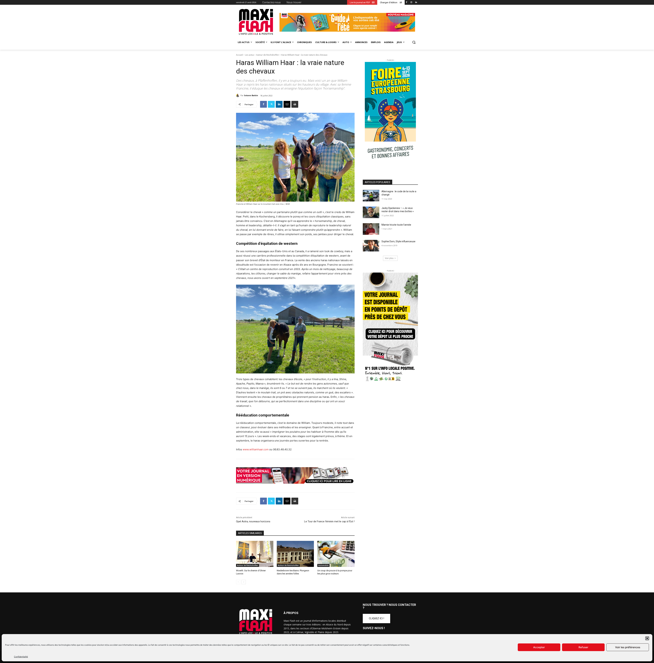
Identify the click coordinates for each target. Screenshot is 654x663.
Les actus (249, 54)
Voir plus (389, 258)
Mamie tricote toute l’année (396, 224)
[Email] (287, 104)
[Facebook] (407, 2)
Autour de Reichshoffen (267, 54)
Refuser (583, 647)
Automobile (323, 565)
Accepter (539, 647)
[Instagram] (411, 2)
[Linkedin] (416, 2)
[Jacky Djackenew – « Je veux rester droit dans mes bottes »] (371, 212)
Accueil (239, 54)
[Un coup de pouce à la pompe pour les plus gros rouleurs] (336, 554)
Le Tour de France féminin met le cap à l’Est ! (329, 521)
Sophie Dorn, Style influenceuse (398, 241)
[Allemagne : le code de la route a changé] (371, 195)
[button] (647, 638)
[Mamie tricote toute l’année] (371, 229)
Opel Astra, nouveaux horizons (253, 521)
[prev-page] (238, 582)
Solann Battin (251, 95)
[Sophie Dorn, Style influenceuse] (371, 245)
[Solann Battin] (238, 95)
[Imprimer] (294, 104)
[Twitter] (271, 104)
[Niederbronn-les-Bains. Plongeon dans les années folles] (295, 554)
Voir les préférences (627, 647)
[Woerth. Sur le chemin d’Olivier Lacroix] (254, 554)
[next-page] (244, 582)
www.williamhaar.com (256, 449)
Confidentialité (21, 656)
